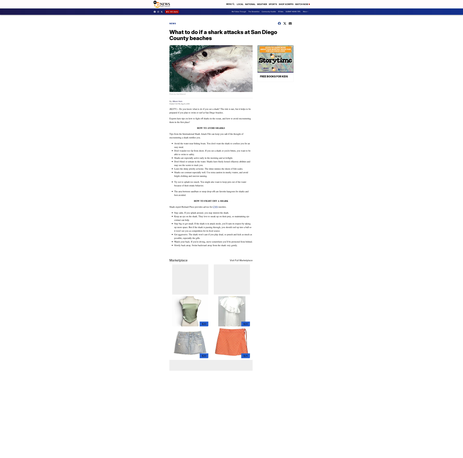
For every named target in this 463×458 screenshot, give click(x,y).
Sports (273, 4)
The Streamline (253, 11)
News (172, 23)
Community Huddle (269, 11)
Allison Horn (177, 101)
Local (240, 4)
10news (162, 12)
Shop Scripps (286, 4)
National (250, 4)
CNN (215, 206)
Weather (262, 4)
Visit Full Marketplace (241, 260)
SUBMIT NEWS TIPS (293, 11)
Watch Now (302, 4)
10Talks (280, 11)
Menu (229, 4)
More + (305, 11)
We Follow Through (239, 11)
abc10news (155, 12)
